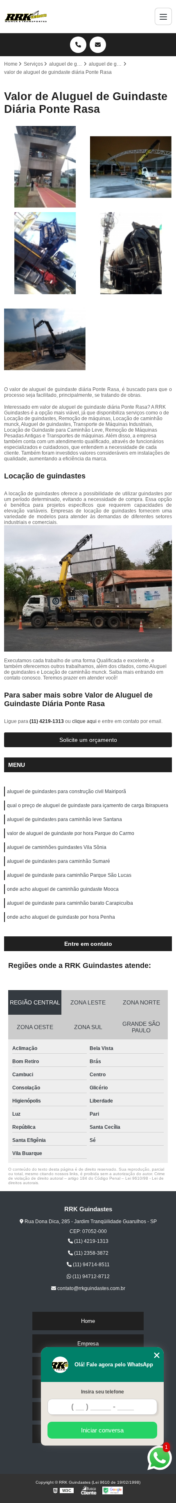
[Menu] (163, 16)
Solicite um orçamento (88, 740)
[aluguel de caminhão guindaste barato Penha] (45, 339)
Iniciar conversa (102, 1430)
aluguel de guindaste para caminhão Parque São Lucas (69, 875)
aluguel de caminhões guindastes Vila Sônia (56, 847)
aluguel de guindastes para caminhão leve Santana (64, 819)
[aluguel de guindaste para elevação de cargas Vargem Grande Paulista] (45, 167)
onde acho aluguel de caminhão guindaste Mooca (63, 889)
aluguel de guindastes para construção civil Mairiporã (66, 791)
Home (88, 1321)
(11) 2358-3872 (90, 1253)
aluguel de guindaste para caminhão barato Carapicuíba (70, 903)
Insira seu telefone (102, 1392)
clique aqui (84, 721)
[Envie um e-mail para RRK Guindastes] (98, 45)
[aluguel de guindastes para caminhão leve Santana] (45, 253)
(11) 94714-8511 (91, 1264)
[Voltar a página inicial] (25, 16)
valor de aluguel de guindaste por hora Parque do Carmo (70, 833)
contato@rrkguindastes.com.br (90, 1288)
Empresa (88, 1344)
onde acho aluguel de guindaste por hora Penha (61, 917)
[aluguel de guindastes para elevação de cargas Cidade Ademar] (131, 253)
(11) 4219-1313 (47, 721)
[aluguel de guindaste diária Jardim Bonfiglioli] (131, 167)
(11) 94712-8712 (90, 1276)
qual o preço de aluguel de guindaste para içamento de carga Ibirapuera (87, 805)
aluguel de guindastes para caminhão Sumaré (58, 861)
